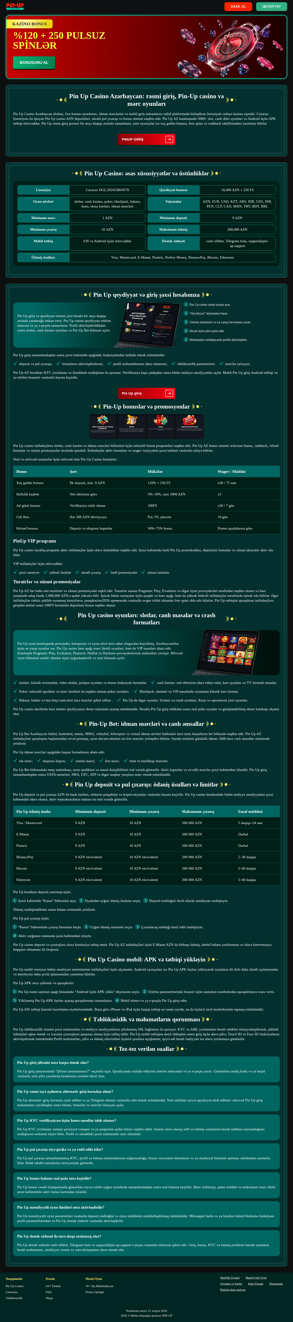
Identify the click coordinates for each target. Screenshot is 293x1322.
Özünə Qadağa (95, 1292)
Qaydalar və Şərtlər (231, 1283)
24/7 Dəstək (53, 1286)
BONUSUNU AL (34, 62)
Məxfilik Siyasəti (230, 1277)
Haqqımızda (276, 1283)
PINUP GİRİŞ (133, 139)
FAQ (48, 1292)
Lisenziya (12, 1292)
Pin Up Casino (15, 1286)
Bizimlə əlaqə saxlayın (233, 1289)
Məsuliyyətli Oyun (256, 1277)
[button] (286, 1303)
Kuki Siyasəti (255, 1283)
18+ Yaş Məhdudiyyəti (99, 1286)
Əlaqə (49, 1298)
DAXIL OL (238, 6)
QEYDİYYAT (272, 6)
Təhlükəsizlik (14, 1298)
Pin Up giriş (132, 393)
